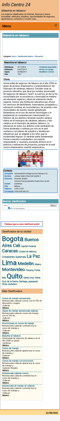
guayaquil (33, 281)
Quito (14, 276)
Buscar (53, 205)
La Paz (33, 256)
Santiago (23, 281)
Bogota (12, 239)
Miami (38, 264)
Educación (39, 56)
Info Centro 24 (16, 4)
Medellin (26, 263)
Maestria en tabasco (11, 336)
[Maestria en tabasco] (30, 166)
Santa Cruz (28, 277)
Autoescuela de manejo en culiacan (18, 386)
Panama (29, 270)
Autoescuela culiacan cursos (15, 373)
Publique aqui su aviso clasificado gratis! (21, 224)
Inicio (14, 56)
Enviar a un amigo (46, 69)
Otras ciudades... (10, 284)
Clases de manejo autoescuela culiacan (20, 311)
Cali (16, 245)
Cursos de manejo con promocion (17, 361)
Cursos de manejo (10, 348)
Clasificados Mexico (25, 56)
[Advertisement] (30, 48)
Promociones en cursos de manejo (18, 323)
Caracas (10, 250)
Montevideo (13, 269)
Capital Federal (28, 246)
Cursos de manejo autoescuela (16, 298)
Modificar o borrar (46, 72)
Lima (9, 263)
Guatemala (20, 257)
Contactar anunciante (47, 67)
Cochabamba (8, 257)
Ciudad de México (27, 251)
